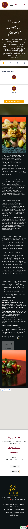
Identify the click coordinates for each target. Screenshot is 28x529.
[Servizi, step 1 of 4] (3, 63)
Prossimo (13, 101)
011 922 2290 (14, 452)
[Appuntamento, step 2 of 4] (10, 63)
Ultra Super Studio (19, 499)
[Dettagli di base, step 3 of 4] (17, 63)
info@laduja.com (14, 448)
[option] (14, 79)
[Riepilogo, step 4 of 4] (24, 63)
